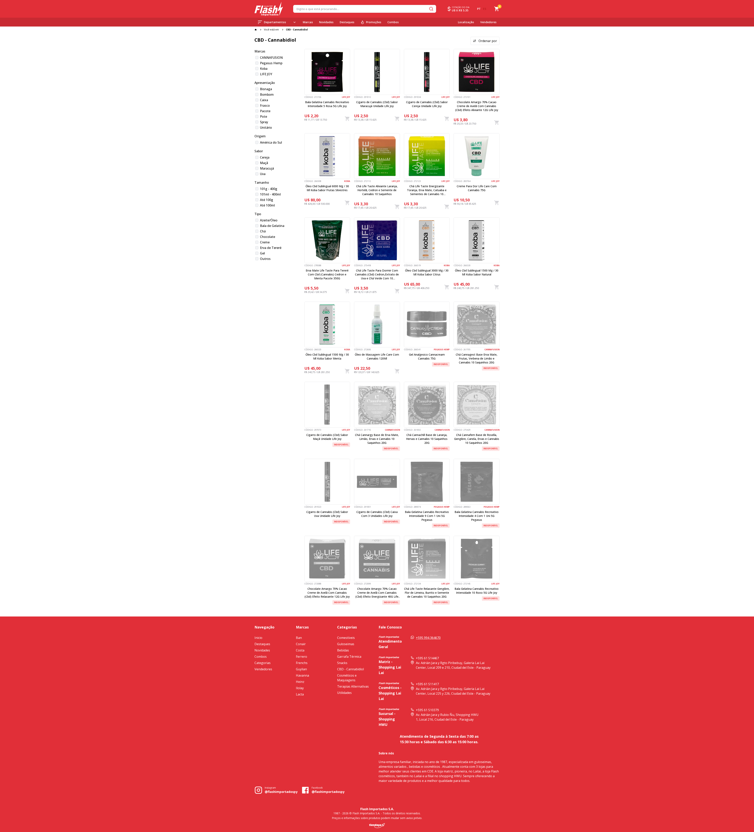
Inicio (258, 638)
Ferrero (301, 656)
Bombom (267, 94)
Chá (263, 231)
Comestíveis (346, 638)
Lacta (300, 694)
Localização (466, 22)
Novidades (326, 22)
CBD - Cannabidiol (350, 669)
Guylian (301, 669)
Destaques (347, 22)
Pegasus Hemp (271, 63)
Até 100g (266, 200)
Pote (263, 116)
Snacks (342, 663)
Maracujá (267, 168)
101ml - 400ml (270, 194)
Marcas (308, 22)
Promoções (373, 22)
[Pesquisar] (431, 9)
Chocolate (267, 237)
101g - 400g (268, 189)
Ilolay (300, 688)
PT (479, 9)
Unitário (266, 127)
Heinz (300, 682)
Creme (265, 242)
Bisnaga (266, 89)
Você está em (271, 29)
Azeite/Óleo (268, 220)
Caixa (264, 100)
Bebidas (343, 650)
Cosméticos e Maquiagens (347, 677)
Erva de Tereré (270, 248)
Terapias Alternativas (353, 686)
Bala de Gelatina (272, 226)
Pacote (265, 111)
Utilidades (344, 693)
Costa (300, 650)
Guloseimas (345, 644)
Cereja (264, 157)
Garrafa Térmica (349, 656)
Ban (299, 638)
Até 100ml (267, 205)
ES (484, 9)
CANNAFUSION (271, 57)
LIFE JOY (266, 74)
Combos (393, 22)
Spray (264, 122)
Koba (263, 68)
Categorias (262, 663)
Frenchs (301, 663)
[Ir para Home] (268, 9)
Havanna (302, 675)
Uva (262, 174)
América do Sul (271, 142)
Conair (301, 644)
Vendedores (488, 22)
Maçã (264, 163)
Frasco (265, 105)
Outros (265, 259)
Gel (262, 253)
